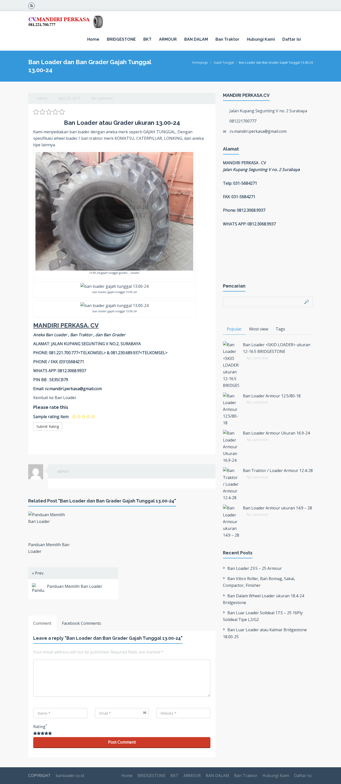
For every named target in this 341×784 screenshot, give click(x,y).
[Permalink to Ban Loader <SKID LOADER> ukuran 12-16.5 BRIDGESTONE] (231, 365)
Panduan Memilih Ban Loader (74, 586)
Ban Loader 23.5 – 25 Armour (254, 568)
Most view (258, 329)
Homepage (200, 62)
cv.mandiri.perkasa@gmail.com (73, 388)
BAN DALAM (196, 39)
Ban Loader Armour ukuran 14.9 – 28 (277, 508)
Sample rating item (51, 416)
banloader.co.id (69, 775)
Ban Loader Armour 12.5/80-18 (272, 396)
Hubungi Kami (261, 39)
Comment (42, 623)
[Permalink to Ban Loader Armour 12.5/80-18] (231, 410)
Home (93, 39)
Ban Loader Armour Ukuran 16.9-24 (276, 433)
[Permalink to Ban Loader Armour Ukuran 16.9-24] (231, 447)
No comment (102, 98)
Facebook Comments (81, 623)
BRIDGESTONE (121, 39)
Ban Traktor (227, 39)
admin (42, 98)
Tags (280, 329)
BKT (147, 39)
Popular (234, 329)
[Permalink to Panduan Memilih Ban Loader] (48, 525)
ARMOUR (168, 39)
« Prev (37, 573)
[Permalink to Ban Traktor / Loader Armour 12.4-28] (231, 484)
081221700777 (242, 121)
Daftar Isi (291, 39)
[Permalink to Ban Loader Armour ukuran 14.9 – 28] (231, 522)
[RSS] (31, 5)
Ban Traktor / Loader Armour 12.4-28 (278, 470)
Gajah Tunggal (224, 62)
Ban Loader (65, 397)
